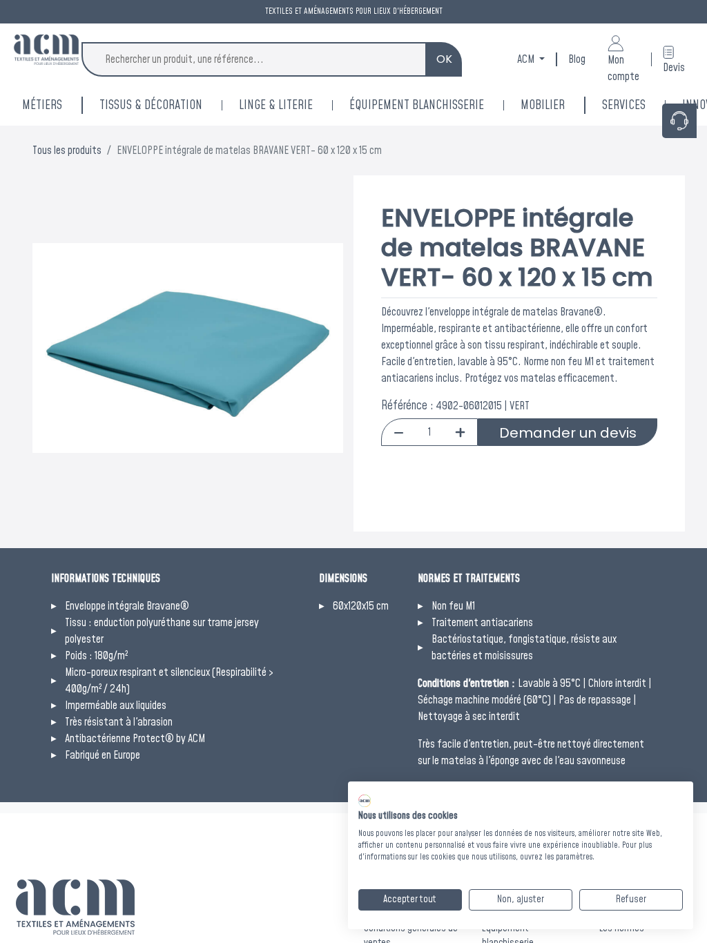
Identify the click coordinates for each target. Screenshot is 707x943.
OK (444, 59)
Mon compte (623, 68)
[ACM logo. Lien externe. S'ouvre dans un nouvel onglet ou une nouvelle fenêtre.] (364, 801)
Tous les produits (66, 150)
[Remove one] (399, 432)
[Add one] (460, 432)
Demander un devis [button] (568, 433)
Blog (576, 59)
